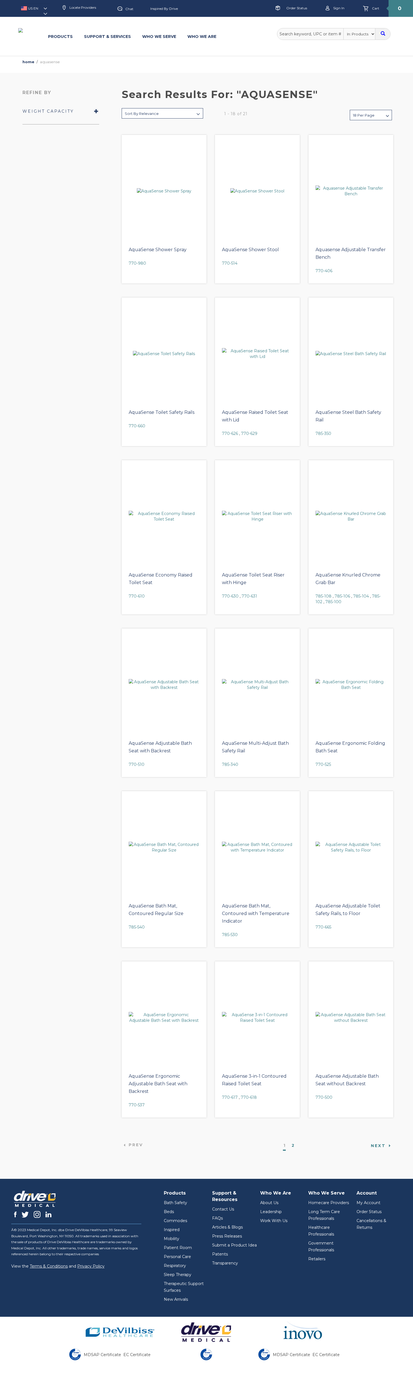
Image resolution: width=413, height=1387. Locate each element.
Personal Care (177, 1256)
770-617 (230, 1097)
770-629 (249, 433)
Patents (220, 1254)
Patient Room (178, 1247)
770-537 (137, 1104)
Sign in (338, 8)
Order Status (296, 8)
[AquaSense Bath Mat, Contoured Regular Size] (164, 847)
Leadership (271, 1211)
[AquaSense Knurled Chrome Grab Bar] (351, 516)
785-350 (323, 433)
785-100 (333, 601)
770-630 (230, 596)
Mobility (171, 1238)
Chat (129, 9)
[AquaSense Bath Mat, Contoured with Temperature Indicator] (257, 847)
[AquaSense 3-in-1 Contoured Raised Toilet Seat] (257, 1017)
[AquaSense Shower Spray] (164, 191)
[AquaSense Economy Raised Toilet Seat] (164, 516)
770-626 (230, 433)
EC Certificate (137, 1354)
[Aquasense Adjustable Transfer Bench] (351, 191)
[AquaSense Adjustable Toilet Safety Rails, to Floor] (351, 847)
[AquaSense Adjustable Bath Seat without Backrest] (351, 1017)
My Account (368, 1202)
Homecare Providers (328, 1202)
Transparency (225, 1263)
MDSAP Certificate (102, 1354)
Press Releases (227, 1236)
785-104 (361, 596)
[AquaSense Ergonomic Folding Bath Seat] (351, 684)
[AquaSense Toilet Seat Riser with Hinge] (257, 516)
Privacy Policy (91, 1266)
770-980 (137, 263)
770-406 (324, 270)
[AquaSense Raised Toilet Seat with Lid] (257, 354)
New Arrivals (176, 1299)
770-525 (323, 764)
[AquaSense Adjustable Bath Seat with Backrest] (164, 684)
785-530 (230, 934)
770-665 (323, 927)
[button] (35, 10)
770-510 (136, 764)
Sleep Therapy (177, 1274)
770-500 (324, 1097)
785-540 (137, 927)
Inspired (172, 1229)
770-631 (249, 596)
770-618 (249, 1097)
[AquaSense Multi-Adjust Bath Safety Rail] (257, 684)
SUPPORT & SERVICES (107, 36)
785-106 (342, 596)
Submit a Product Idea (234, 1245)
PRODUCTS (60, 36)
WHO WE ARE (201, 36)
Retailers (316, 1258)
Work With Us (273, 1220)
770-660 (137, 425)
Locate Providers (82, 7)
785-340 (230, 764)
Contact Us (223, 1209)
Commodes (175, 1220)
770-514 (229, 263)
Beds (169, 1211)
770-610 (137, 596)
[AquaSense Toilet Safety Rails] (164, 354)
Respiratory (175, 1265)
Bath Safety (175, 1202)
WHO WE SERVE (159, 36)
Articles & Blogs (227, 1227)
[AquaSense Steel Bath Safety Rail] (351, 354)
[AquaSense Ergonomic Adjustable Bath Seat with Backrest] (164, 1017)
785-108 (324, 596)
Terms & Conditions (49, 1266)
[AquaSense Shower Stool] (257, 191)
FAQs (217, 1218)
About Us (269, 1202)
